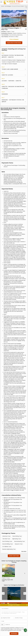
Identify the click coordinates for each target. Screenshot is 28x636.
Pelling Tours (14, 593)
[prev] (3, 573)
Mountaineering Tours (19, 541)
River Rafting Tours (17, 536)
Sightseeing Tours (16, 538)
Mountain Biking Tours (7, 544)
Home (2, 6)
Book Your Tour (14, 555)
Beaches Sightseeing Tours (9, 549)
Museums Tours (18, 544)
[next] (24, 573)
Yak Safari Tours (6, 538)
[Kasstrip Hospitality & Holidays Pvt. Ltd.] (13, 2)
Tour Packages (8, 6)
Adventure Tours (6, 536)
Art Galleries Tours (6, 546)
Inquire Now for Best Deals (14, 42)
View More (23, 551)
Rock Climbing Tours (7, 541)
